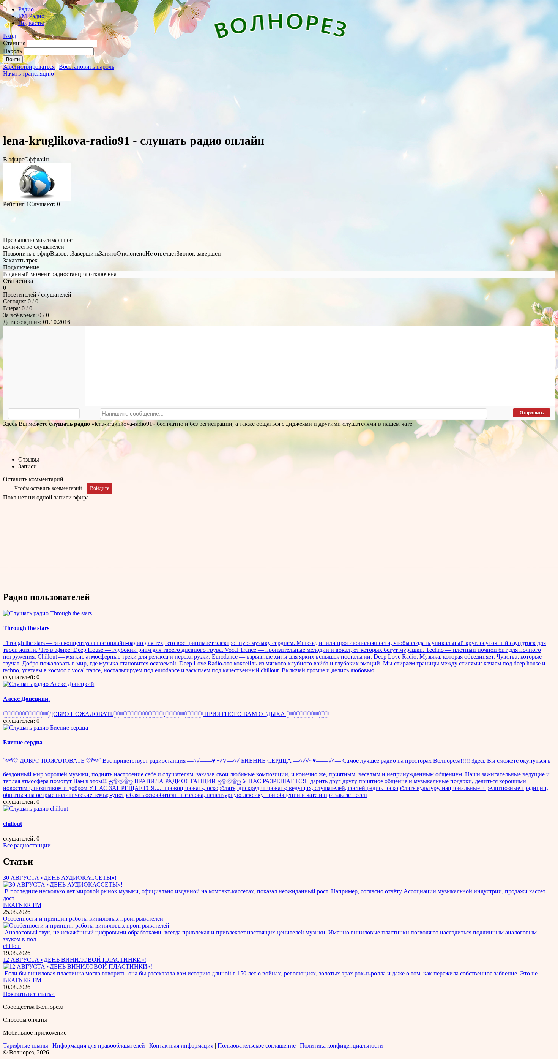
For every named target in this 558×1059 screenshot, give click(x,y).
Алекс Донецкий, (26, 698)
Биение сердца (23, 742)
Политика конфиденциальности (341, 1045)
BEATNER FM (22, 905)
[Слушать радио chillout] (35, 808)
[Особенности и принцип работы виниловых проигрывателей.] (87, 925)
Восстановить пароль (86, 66)
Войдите (99, 488)
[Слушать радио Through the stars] (47, 613)
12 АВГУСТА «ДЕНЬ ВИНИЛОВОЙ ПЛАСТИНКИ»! (74, 959)
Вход (9, 36)
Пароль (12, 51)
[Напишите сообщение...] (293, 413)
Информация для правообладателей (98, 1045)
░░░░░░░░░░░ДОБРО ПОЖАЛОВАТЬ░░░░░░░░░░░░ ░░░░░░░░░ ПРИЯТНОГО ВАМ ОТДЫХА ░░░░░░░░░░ (165, 714)
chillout (12, 823)
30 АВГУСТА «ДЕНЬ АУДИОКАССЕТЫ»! (60, 877)
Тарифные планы (25, 1045)
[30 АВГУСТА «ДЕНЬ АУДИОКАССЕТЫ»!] (63, 884)
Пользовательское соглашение (257, 1045)
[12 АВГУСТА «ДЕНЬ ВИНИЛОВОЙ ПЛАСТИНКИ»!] (77, 966)
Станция (14, 43)
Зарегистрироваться (29, 66)
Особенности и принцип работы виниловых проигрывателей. (84, 918)
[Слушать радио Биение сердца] (45, 727)
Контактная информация (181, 1045)
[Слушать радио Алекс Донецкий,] (49, 684)
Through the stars (26, 628)
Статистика (18, 281)
